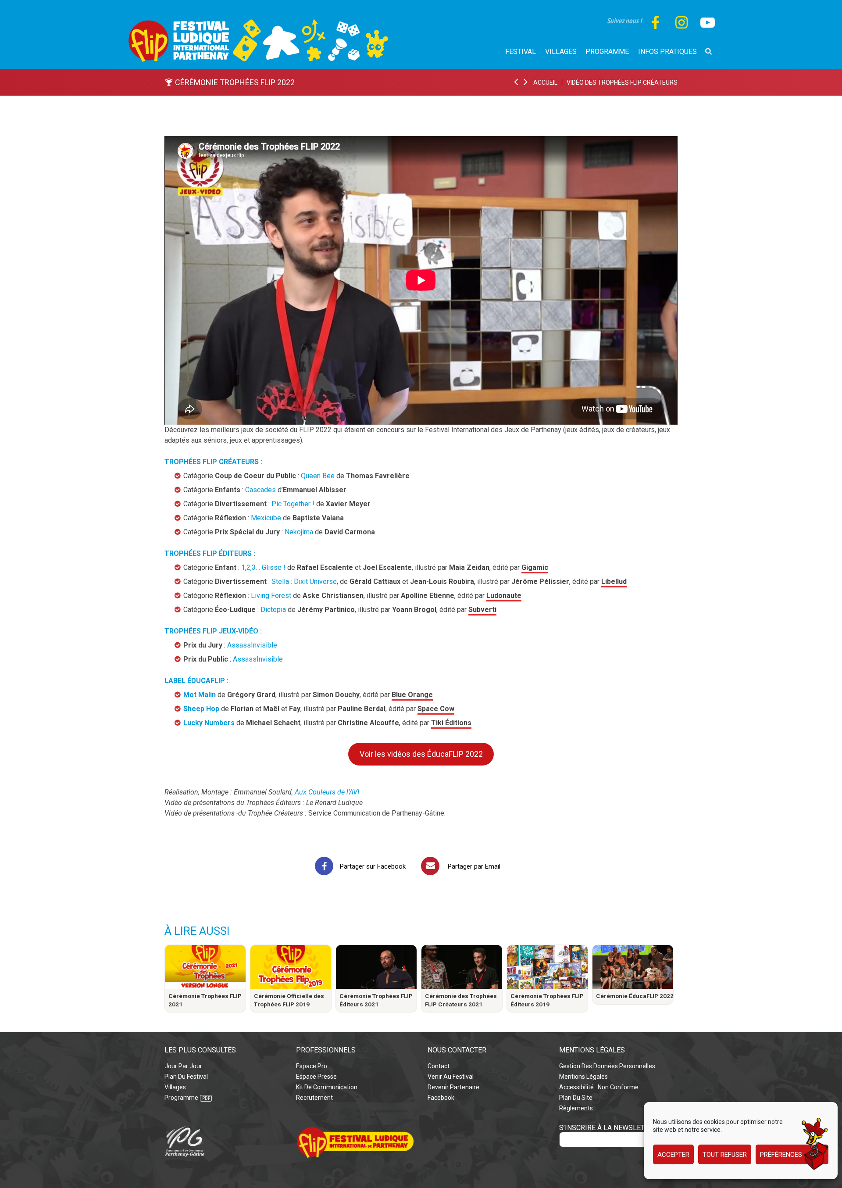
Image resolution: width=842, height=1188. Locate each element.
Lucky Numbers (209, 723)
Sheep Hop (201, 709)
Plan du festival (186, 1076)
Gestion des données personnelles (607, 1066)
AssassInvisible (252, 645)
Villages (175, 1087)
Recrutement (314, 1097)
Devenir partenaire (453, 1087)
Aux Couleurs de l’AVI (327, 792)
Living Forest (271, 595)
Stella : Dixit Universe (304, 581)
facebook (441, 1097)
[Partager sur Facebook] (324, 866)
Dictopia (273, 609)
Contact (439, 1066)
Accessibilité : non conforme (599, 1087)
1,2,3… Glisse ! (263, 567)
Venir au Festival (451, 1076)
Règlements (576, 1108)
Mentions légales (583, 1076)
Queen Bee (318, 476)
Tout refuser (725, 1155)
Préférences (781, 1155)
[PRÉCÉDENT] (516, 82)
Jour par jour (183, 1066)
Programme (181, 1097)
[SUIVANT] (526, 82)
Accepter (673, 1155)
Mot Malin (199, 695)
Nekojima (299, 532)
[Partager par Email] (430, 866)
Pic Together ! (292, 504)
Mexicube (266, 518)
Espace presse (316, 1076)
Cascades (260, 490)
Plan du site (575, 1097)
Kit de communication (326, 1087)
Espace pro (311, 1066)
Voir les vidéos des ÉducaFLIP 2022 (421, 754)
